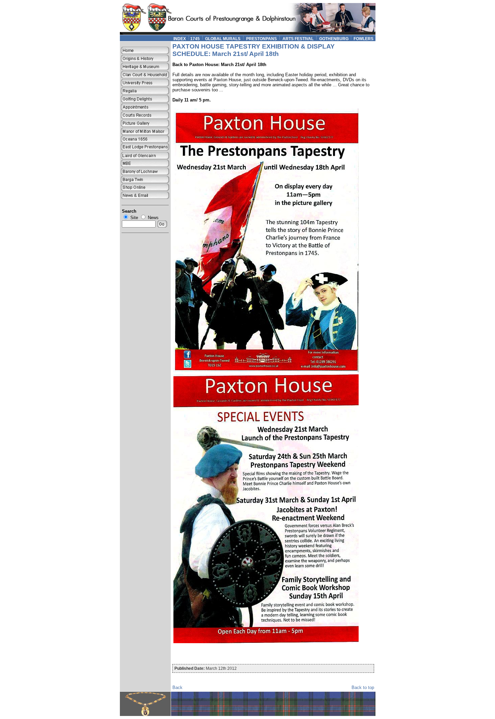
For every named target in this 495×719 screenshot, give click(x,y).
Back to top (363, 687)
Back (177, 687)
